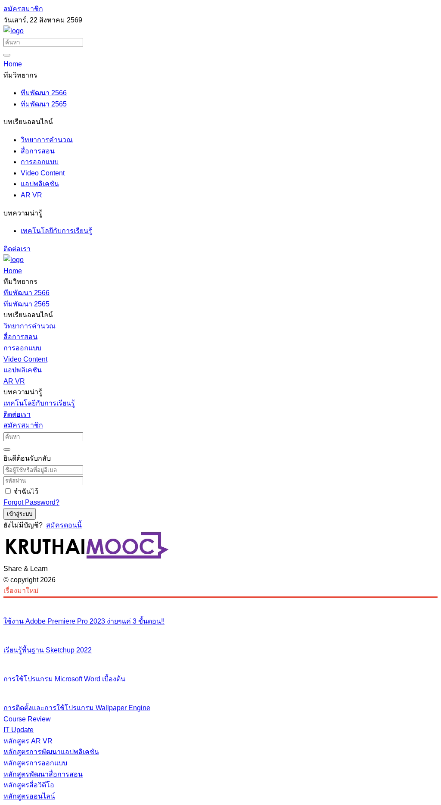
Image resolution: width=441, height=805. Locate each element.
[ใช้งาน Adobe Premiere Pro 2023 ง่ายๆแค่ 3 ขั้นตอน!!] (220, 603)
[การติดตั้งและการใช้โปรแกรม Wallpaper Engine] (220, 690)
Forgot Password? (31, 502)
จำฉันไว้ (26, 491)
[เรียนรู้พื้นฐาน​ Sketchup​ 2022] (220, 632)
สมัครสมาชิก (23, 8)
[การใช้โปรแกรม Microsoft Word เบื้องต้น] (220, 661)
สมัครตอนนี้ (64, 525)
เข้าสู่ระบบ (19, 514)
